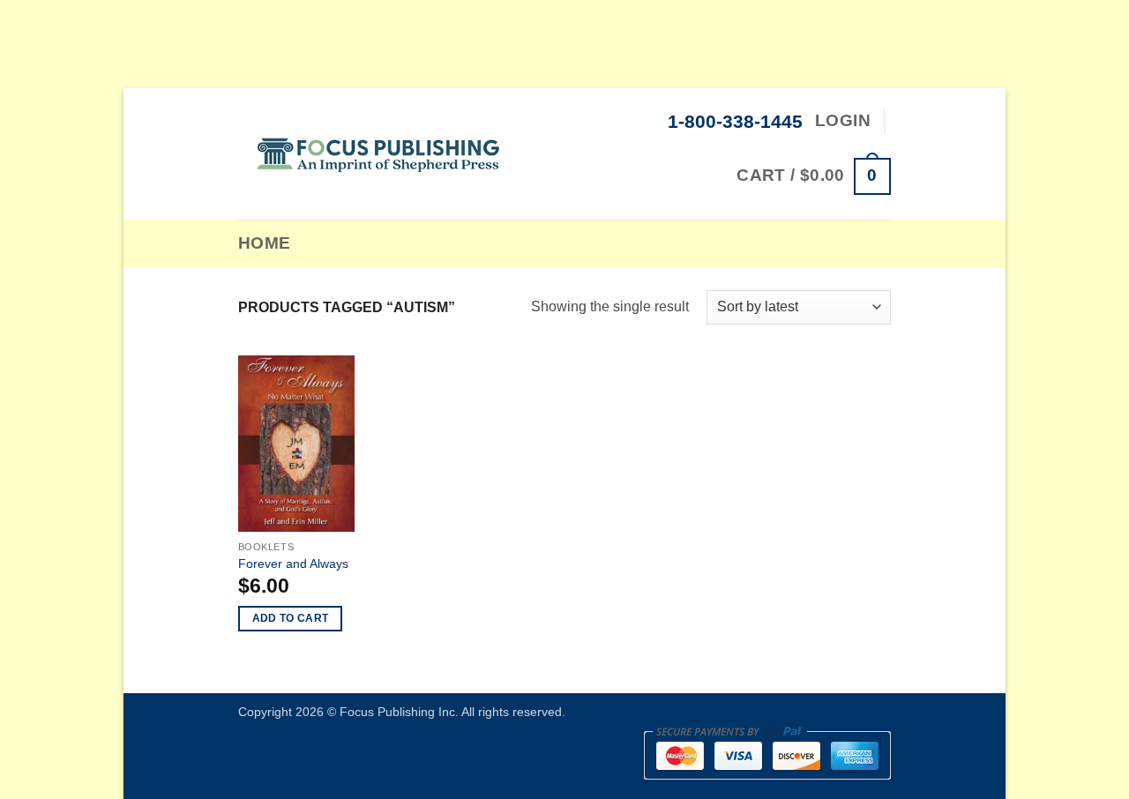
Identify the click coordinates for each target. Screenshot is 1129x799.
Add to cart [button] (290, 618)
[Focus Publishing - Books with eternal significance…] (379, 154)
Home (264, 243)
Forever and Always (293, 563)
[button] (813, 176)
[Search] (313, 244)
